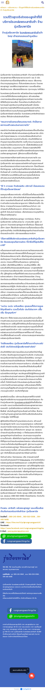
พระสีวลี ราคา (20, 624)
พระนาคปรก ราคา (28, 627)
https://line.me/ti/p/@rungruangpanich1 (23, 522)
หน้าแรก (3, 7)
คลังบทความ (12, 7)
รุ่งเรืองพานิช (18, 631)
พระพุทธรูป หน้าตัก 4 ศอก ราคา (20, 629)
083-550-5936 (29, 516)
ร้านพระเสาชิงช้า (30, 584)
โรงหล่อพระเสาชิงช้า (30, 32)
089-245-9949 (15, 516)
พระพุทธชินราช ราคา (32, 624)
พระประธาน (25, 459)
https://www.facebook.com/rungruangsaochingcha (22, 528)
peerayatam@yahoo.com (18, 531)
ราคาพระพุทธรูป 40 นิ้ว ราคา (12, 627)
